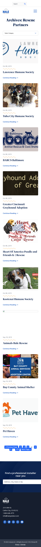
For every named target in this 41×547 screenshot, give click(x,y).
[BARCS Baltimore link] (20, 139)
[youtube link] (22, 522)
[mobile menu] (35, 11)
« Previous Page (11, 447)
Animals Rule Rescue (15, 343)
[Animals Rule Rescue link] (20, 322)
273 (17, 449)
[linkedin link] (13, 522)
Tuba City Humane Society (18, 116)
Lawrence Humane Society (18, 72)
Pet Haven (9, 431)
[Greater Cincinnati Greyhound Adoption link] (20, 183)
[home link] (6, 502)
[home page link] (16, 11)
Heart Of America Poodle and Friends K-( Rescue (20, 253)
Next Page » (26, 449)
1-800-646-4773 (8, 513)
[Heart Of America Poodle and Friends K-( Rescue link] (20, 231)
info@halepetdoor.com (11, 516)
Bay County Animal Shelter (19, 387)
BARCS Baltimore (13, 160)
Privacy (17, 544)
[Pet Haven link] (20, 410)
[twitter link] (9, 522)
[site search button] (25, 4)
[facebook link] (4, 522)
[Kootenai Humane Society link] (20, 278)
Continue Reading (9, 78)
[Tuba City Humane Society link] (20, 95)
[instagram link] (17, 522)
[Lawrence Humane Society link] (20, 51)
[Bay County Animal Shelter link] (20, 366)
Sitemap (22, 544)
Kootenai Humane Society (18, 299)
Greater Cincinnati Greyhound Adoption (15, 206)
